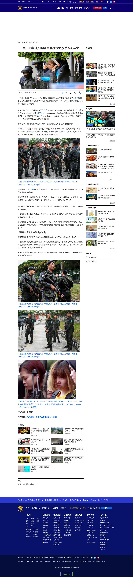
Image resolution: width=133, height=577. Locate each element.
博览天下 (28, 534)
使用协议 (52, 557)
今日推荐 (89, 109)
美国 (27, 521)
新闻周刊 (45, 530)
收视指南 (37, 557)
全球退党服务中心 (65, 561)
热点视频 (35, 529)
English (79, 500)
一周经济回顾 (47, 535)
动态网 (82, 561)
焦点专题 (25, 42)
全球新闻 (45, 518)
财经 (32, 523)
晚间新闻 (45, 525)
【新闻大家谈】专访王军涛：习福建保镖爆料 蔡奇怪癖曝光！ (106, 90)
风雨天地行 (103, 537)
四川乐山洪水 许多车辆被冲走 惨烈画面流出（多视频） (106, 98)
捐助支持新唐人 (75, 508)
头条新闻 (89, 48)
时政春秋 (56, 525)
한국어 (106, 500)
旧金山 (59, 500)
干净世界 (47, 561)
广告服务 (68, 557)
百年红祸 (102, 535)
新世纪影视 (96, 561)
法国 (54, 500)
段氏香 (44, 110)
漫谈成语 (67, 527)
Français (86, 500)
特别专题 (89, 253)
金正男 (75, 98)
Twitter (111, 2)
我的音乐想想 (91, 542)
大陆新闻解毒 (57, 542)
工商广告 (102, 549)
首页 (19, 42)
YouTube (114, 2)
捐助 (92, 2)
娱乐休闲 (90, 515)
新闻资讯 (36, 508)
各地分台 (53, 2)
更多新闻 (112, 180)
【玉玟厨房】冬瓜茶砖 (105, 149)
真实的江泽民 (104, 532)
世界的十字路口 (58, 537)
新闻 (58, 8)
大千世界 (90, 532)
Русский (93, 500)
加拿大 (32, 500)
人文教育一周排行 (92, 184)
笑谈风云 (67, 520)
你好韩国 (90, 522)
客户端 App (84, 557)
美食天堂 (90, 525)
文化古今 (67, 532)
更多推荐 (112, 141)
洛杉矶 (38, 500)
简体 (64, 2)
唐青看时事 (56, 535)
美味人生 (90, 527)
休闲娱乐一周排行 (92, 145)
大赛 (48, 2)
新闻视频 (46, 515)
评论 (27, 523)
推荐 (71, 8)
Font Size (75, 92)
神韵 (43, 2)
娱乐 (38, 518)
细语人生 (56, 545)
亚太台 (65, 500)
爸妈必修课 (67, 530)
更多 (103, 561)
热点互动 (56, 520)
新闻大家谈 (56, 518)
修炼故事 (102, 547)
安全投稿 (60, 557)
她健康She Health (80, 520)
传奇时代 (102, 520)
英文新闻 (81, 2)
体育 (38, 521)
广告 (87, 2)
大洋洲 (43, 500)
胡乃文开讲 (78, 522)
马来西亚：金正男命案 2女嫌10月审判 (42, 417)
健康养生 (78, 515)
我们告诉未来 (104, 518)
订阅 (106, 508)
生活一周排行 (91, 208)
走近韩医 (78, 530)
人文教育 (67, 515)
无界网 (89, 561)
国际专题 (32, 42)
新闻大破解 (56, 530)
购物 (102, 2)
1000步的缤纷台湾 (92, 539)
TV (105, 8)
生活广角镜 (90, 518)
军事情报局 (56, 532)
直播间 (63, 508)
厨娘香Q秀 (90, 535)
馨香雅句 (67, 525)
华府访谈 (45, 532)
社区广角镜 (46, 537)
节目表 (55, 508)
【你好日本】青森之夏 (105, 172)
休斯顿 (49, 500)
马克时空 (56, 540)
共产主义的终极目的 (106, 525)
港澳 (32, 518)
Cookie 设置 (66, 574)
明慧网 (76, 561)
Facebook (108, 2)
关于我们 (29, 557)
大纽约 (26, 500)
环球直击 (45, 520)
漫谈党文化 (103, 545)
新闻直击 (45, 527)
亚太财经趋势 (47, 540)
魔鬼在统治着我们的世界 (107, 527)
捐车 (97, 2)
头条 (67, 8)
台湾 (32, 521)
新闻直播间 (98, 8)
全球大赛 (35, 536)
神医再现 (78, 527)
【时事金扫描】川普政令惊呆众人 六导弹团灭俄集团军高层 (40, 431)
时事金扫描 (56, 522)
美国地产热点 (68, 535)
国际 (27, 518)
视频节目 (46, 508)
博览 (80, 8)
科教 (32, 526)
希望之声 (55, 561)
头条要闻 (28, 529)
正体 (60, 2)
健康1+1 (77, 518)
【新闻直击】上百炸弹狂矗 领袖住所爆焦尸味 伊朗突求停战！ (106, 67)
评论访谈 (87, 8)
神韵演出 (28, 536)
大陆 (27, 526)
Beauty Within (91, 530)
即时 (76, 8)
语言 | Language (71, 2)
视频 (62, 8)
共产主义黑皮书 (91, 261)
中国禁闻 (45, 522)
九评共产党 (103, 530)
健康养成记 (78, 525)
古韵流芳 (67, 522)
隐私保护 (45, 557)
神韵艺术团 (30, 561)
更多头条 (112, 104)
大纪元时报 (39, 561)
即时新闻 (28, 532)
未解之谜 (67, 518)
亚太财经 (45, 542)
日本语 (100, 500)
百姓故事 (102, 542)
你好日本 (90, 520)
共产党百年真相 (91, 257)
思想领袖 (56, 527)
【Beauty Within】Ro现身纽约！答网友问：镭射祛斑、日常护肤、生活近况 (106, 166)
